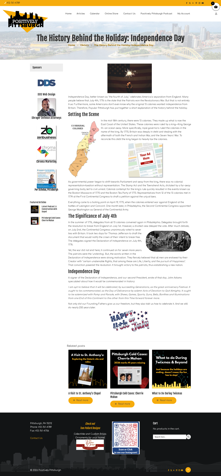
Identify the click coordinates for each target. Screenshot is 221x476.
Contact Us (36, 438)
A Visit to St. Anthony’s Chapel (84, 393)
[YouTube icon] (193, 3)
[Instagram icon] (199, 3)
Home (71, 45)
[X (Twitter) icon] (190, 3)
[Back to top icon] (188, 470)
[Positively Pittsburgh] (31, 21)
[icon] (203, 3)
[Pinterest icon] (196, 3)
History (84, 45)
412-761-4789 (13, 3)
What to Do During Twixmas (167, 393)
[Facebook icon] (187, 3)
